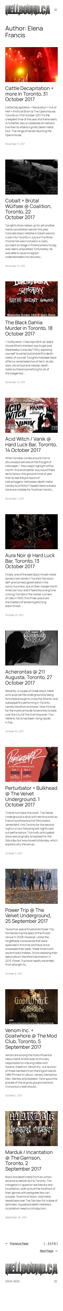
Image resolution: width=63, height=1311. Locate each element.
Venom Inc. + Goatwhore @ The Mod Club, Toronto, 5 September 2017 (31, 1039)
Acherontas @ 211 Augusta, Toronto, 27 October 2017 (28, 677)
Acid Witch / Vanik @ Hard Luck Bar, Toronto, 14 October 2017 (31, 444)
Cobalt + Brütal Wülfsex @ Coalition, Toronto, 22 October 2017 (28, 209)
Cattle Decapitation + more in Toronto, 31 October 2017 (29, 93)
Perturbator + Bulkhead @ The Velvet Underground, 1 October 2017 (31, 796)
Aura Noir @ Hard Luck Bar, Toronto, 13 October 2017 (30, 561)
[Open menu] (56, 10)
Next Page (49, 1251)
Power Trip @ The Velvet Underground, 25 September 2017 (28, 915)
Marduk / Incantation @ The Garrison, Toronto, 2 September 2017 (29, 1160)
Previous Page (16, 1243)
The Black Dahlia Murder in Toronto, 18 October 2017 (28, 328)
